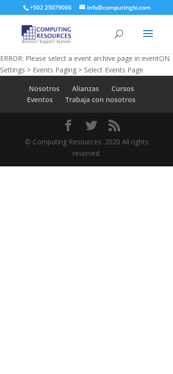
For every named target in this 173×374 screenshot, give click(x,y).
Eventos (40, 99)
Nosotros (44, 88)
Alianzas (85, 88)
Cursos (122, 88)
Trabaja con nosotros (100, 99)
